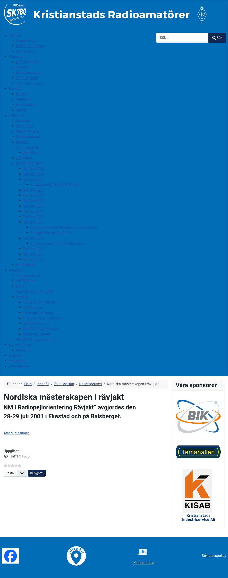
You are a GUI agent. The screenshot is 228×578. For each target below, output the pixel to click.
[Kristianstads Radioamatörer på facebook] (10, 556)
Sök (219, 38)
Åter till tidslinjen (17, 433)
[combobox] (182, 38)
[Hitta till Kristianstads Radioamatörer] (76, 556)
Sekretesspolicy (214, 556)
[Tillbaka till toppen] (220, 569)
